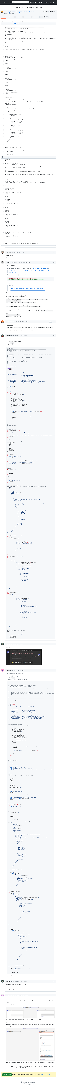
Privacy (16, 1081)
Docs (33, 1081)
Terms (12, 1081)
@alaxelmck (10, 324)
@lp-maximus (12, 265)
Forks (30, 17)
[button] (44, 17)
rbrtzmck (8, 995)
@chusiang (10, 255)
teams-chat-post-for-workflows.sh (23, 12)
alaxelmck (8, 262)
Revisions (12, 17)
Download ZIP (52, 16)
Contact (36, 1081)
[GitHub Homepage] (24, 1084)
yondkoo (8, 670)
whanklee (8, 252)
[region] (28, 90)
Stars (21, 17)
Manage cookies (43, 1081)
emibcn (8, 335)
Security (20, 1081)
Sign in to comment (45, 1074)
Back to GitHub (38, 2)
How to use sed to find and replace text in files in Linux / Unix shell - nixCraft (27, 289)
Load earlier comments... (30, 248)
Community (29, 1081)
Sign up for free (7, 1074)
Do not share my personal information (28, 1082)
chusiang (7, 12)
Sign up (52, 2)
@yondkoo (8, 984)
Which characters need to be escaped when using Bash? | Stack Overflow (27, 288)
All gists (32, 2)
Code (4, 17)
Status (24, 1081)
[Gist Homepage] (7, 2)
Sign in (46, 2)
